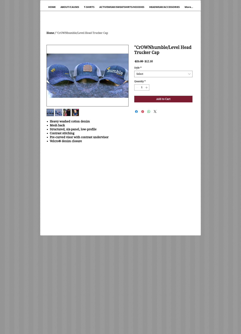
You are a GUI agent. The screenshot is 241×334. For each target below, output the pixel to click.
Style (137, 67)
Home (50, 33)
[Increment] (147, 87)
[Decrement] (137, 87)
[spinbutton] (142, 87)
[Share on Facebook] (136, 112)
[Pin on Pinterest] (143, 112)
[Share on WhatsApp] (149, 112)
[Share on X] (155, 112)
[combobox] (163, 74)
